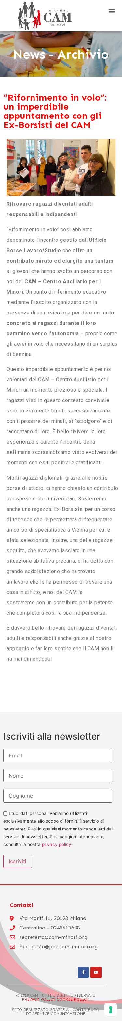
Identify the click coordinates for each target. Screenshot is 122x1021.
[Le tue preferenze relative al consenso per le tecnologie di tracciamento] (110, 1009)
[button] (111, 11)
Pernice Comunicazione (58, 1013)
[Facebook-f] (83, 972)
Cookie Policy (72, 999)
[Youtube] (96, 972)
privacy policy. (57, 844)
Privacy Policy (38, 999)
